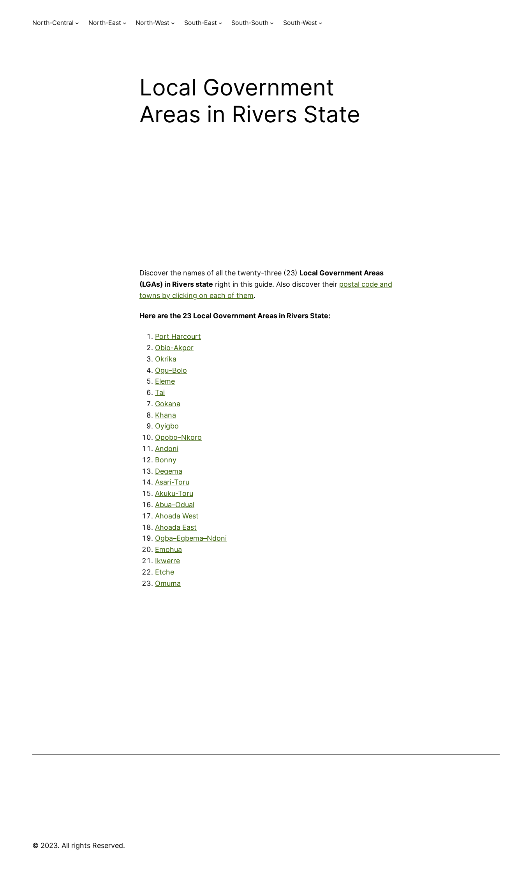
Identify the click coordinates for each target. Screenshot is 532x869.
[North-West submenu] (173, 23)
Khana (165, 415)
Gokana (167, 404)
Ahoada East (176, 527)
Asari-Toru (172, 482)
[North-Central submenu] (77, 23)
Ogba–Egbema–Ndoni (191, 538)
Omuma (168, 583)
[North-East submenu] (125, 23)
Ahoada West (177, 516)
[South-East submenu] (220, 23)
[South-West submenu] (320, 23)
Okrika (165, 359)
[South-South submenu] (272, 23)
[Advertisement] (266, 203)
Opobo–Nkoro (178, 437)
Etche (164, 572)
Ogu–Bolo (171, 370)
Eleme (165, 381)
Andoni (166, 448)
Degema (168, 471)
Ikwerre (167, 561)
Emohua (168, 549)
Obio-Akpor (174, 348)
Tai (160, 392)
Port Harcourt (178, 336)
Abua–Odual (174, 505)
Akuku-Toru (174, 493)
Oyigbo (167, 426)
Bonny (165, 460)
